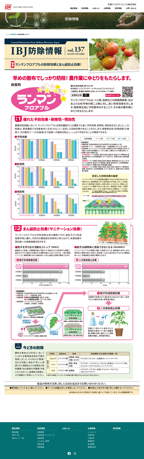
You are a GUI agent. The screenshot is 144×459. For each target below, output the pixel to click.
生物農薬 (40, 432)
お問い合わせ (131, 8)
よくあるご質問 (43, 441)
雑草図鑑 (40, 447)
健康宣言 (91, 441)
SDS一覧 (15, 435)
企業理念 (91, 435)
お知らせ (96, 8)
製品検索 (15, 432)
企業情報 (107, 8)
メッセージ (92, 432)
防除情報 (40, 438)
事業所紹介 (92, 447)
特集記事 (40, 444)
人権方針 (91, 438)
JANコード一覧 (18, 438)
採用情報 (118, 8)
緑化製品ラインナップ (46, 435)
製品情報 (16, 428)
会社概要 (91, 444)
